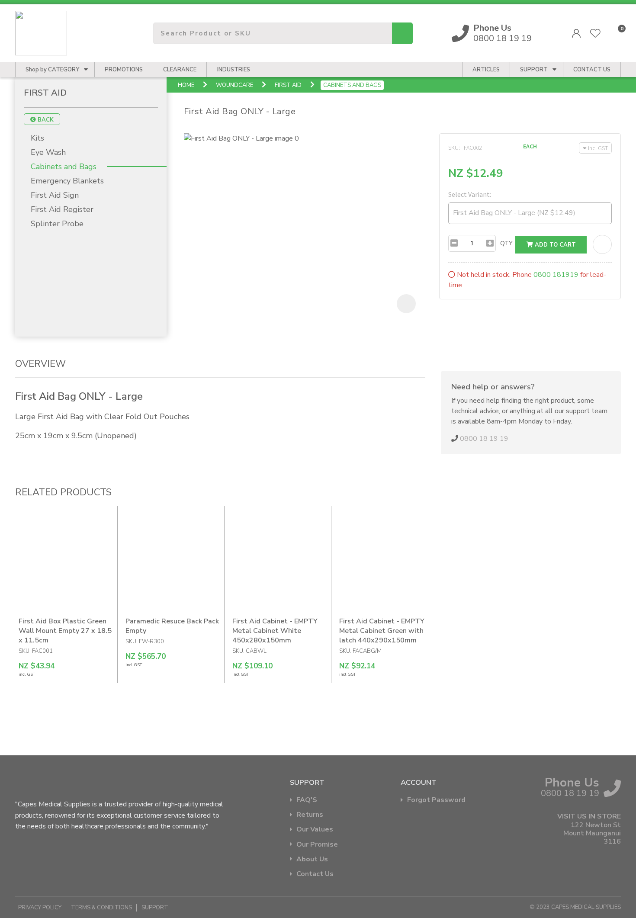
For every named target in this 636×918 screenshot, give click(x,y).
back (45, 120)
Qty (506, 243)
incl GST (598, 148)
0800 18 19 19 (502, 33)
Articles (486, 70)
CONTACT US (591, 70)
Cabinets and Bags (352, 85)
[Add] (490, 243)
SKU (453, 147)
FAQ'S (306, 800)
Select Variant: (469, 194)
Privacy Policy (39, 908)
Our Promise (317, 845)
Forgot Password (436, 800)
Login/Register (576, 33)
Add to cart (554, 245)
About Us (312, 859)
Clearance (179, 70)
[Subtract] (454, 243)
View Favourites (595, 33)
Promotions (124, 70)
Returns (309, 815)
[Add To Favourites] (602, 244)
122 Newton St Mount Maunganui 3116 (592, 833)
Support (534, 70)
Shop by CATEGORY (52, 70)
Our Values (314, 829)
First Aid (288, 85)
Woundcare (234, 85)
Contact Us (315, 874)
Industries (233, 70)
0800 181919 (555, 274)
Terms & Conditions (101, 908)
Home (186, 85)
